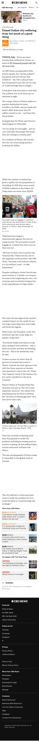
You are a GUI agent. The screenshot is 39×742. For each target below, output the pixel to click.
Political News (7, 609)
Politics (31, 8)
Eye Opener (22, 8)
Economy (9, 583)
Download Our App (9, 682)
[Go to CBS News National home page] (19, 3)
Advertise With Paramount (12, 703)
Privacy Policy (7, 651)
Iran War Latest (7, 613)
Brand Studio (7, 686)
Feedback (6, 714)
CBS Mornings (7, 8)
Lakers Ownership (9, 620)
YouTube (5, 630)
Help (4, 711)
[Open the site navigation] (7, 3)
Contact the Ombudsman (11, 718)
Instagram (6, 637)
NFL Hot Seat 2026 (9, 616)
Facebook (6, 633)
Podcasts (5, 679)
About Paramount (8, 700)
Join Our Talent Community (12, 707)
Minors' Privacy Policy (10, 665)
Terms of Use (7, 661)
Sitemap (5, 690)
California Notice (8, 654)
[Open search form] (36, 3)
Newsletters (6, 675)
